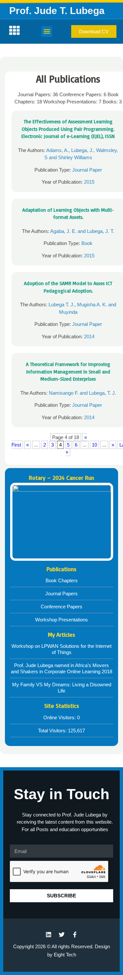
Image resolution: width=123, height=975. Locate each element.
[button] (46, 31)
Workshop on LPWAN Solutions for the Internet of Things (61, 649)
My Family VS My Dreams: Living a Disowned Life (61, 687)
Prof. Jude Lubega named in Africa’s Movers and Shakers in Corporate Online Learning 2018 (61, 668)
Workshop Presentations (61, 619)
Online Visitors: (60, 717)
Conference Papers (61, 606)
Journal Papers (61, 593)
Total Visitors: (53, 730)
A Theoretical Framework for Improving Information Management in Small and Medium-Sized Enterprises (68, 371)
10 (94, 445)
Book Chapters (62, 580)
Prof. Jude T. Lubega (57, 10)
